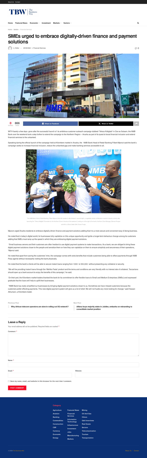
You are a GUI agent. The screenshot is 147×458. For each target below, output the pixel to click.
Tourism (85, 434)
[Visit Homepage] (23, 12)
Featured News (21, 23)
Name (11, 360)
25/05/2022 (27, 48)
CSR (54, 427)
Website (78, 371)
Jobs (69, 432)
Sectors (67, 23)
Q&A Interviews (88, 420)
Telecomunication (89, 431)
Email (11, 371)
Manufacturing (73, 435)
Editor (17, 48)
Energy (55, 438)
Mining (84, 410)
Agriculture (57, 410)
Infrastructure (72, 425)
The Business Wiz (18, 451)
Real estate (86, 424)
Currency (56, 431)
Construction (58, 424)
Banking (56, 417)
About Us (11, 2)
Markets (56, 23)
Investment (46, 23)
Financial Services (26, 29)
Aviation (56, 413)
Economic (34, 23)
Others (84, 417)
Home (10, 23)
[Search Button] (138, 23)
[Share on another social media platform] (136, 123)
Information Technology (72, 420)
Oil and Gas (86, 413)
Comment (12, 331)
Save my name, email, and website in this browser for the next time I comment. (41, 381)
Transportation (87, 438)
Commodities (58, 420)
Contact (17, 2)
